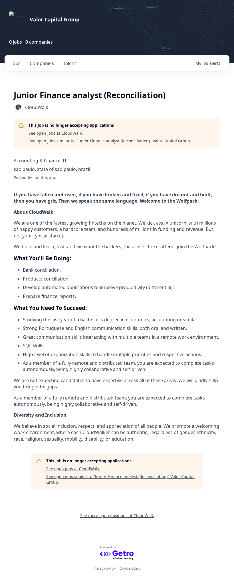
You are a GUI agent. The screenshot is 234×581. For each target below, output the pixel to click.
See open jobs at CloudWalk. (56, 133)
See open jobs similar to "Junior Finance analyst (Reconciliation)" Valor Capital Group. (110, 141)
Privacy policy (104, 568)
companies (42, 63)
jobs (16, 63)
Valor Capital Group (54, 19)
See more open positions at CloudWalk (117, 515)
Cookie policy (130, 568)
